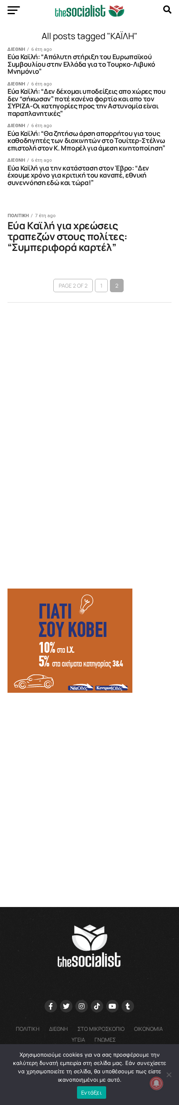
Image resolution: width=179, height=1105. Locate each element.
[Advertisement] (89, 796)
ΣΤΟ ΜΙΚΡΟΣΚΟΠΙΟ (100, 1028)
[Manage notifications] (156, 1083)
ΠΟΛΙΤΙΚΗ (28, 1028)
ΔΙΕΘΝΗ (58, 1028)
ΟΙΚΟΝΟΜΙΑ (148, 1028)
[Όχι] (168, 1074)
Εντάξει (91, 1092)
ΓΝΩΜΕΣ (105, 1039)
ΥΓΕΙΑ (78, 1039)
